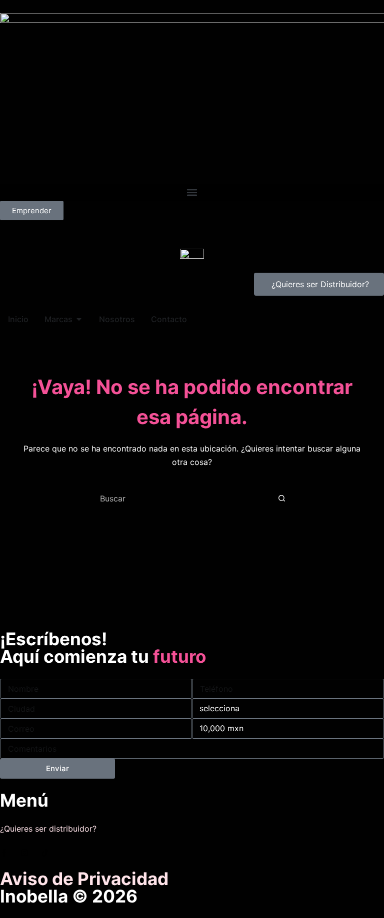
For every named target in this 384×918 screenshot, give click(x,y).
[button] (192, 192)
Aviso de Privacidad (84, 878)
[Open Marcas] (79, 319)
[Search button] (282, 498)
